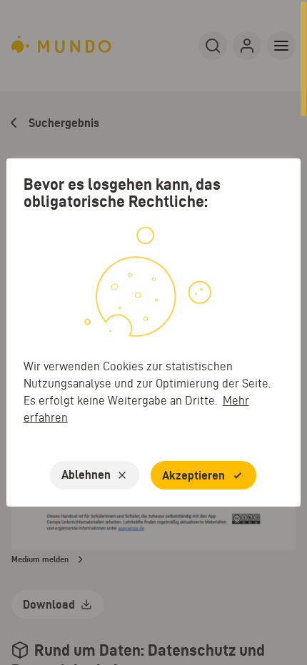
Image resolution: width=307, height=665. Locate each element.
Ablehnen (86, 474)
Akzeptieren (193, 475)
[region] (153, 332)
